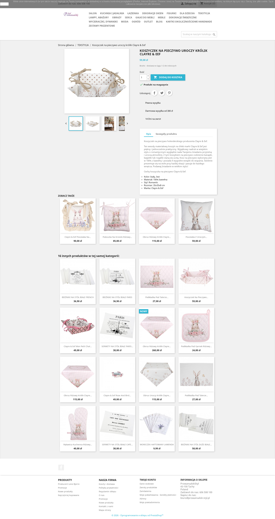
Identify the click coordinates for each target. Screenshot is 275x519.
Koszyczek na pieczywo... (196, 297)
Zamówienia (145, 491)
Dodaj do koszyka (168, 77)
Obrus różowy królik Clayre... (157, 237)
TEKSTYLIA (204, 13)
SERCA (128, 17)
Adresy (143, 498)
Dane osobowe (147, 483)
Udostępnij (154, 93)
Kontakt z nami (106, 506)
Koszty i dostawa (107, 484)
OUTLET (148, 21)
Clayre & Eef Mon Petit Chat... (78, 346)
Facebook (61, 467)
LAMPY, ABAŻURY (99, 17)
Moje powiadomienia (150, 502)
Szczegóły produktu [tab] (166, 133)
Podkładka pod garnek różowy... (196, 346)
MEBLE (161, 17)
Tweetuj (162, 93)
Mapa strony (105, 510)
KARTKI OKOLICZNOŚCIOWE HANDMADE (189, 21)
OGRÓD (136, 21)
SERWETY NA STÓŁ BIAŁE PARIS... (117, 346)
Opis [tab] (148, 133)
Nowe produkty (65, 491)
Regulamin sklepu (107, 491)
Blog (159, 21)
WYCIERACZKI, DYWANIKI (103, 21)
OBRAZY (116, 17)
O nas (101, 495)
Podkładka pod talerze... (156, 297)
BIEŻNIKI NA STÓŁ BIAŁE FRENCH (78, 297)
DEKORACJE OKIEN (152, 13)
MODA (124, 21)
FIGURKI (171, 13)
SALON (93, 13)
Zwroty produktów (148, 487)
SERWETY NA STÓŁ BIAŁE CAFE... (117, 444)
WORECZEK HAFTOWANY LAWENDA (157, 444)
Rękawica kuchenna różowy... (77, 444)
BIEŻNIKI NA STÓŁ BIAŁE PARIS (117, 297)
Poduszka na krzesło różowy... (117, 237)
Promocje (62, 487)
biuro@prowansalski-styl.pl (195, 498)
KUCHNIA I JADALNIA (112, 13)
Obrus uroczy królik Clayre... (157, 395)
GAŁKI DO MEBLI (144, 17)
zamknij (4, 4)
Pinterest (169, 93)
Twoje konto (148, 479)
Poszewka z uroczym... (196, 237)
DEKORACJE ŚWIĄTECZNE (183, 17)
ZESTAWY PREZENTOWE (102, 25)
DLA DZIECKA (187, 13)
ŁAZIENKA (133, 13)
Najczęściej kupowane (68, 495)
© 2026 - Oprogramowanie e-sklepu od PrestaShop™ (137, 515)
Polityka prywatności (108, 487)
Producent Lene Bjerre (68, 484)
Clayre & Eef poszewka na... (78, 237)
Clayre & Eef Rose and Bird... (117, 395)
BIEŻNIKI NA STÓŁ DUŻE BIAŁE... (196, 444)
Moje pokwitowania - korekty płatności (158, 495)
